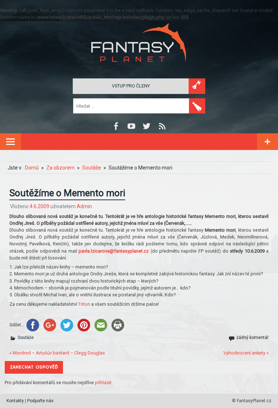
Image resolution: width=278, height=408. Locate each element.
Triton (84, 304)
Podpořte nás (40, 400)
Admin (84, 206)
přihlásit (103, 382)
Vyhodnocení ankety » (246, 353)
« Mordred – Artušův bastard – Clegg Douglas (57, 353)
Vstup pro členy (131, 86)
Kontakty (15, 400)
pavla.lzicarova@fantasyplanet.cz (114, 251)
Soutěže (26, 337)
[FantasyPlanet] (139, 67)
